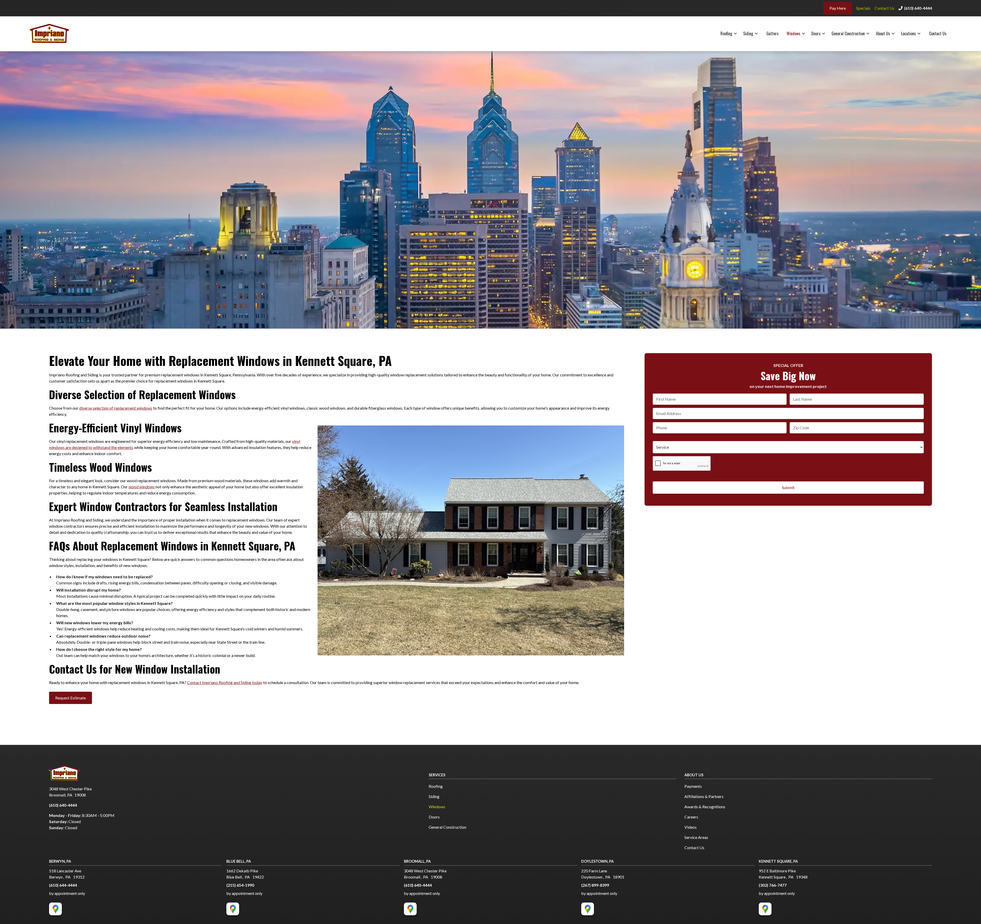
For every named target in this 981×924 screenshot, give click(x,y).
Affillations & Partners (703, 796)
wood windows (142, 486)
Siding (748, 33)
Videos (690, 827)
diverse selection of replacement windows (115, 408)
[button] (729, 33)
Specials (863, 8)
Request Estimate (70, 697)
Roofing (726, 33)
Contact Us (884, 8)
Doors (816, 33)
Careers (691, 816)
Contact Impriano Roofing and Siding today (224, 682)
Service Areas (696, 837)
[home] (54, 34)
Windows (793, 33)
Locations (908, 33)
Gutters (772, 33)
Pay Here (838, 8)
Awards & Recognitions (704, 806)
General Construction (848, 33)
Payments (693, 786)
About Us (883, 33)
